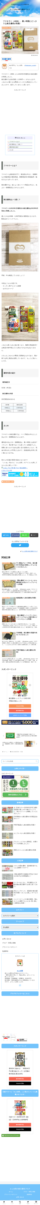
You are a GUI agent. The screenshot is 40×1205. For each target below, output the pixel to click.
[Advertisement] (20, 111)
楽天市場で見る (20, 710)
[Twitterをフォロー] (20, 545)
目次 (18, 138)
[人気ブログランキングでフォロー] (10, 1136)
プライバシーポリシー (9, 947)
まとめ (11, 150)
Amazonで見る (20, 706)
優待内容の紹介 (14, 147)
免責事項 (5, 951)
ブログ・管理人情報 (9, 943)
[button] (33, 535)
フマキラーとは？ (14, 141)
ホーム (11, 1191)
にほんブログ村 (6, 470)
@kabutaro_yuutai (30, 65)
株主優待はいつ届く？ (15, 144)
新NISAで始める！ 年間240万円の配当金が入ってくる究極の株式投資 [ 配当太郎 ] (19, 1071)
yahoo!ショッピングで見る (20, 715)
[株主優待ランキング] (22, 1041)
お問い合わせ (6, 939)
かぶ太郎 (20, 971)
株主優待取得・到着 (9, 481)
